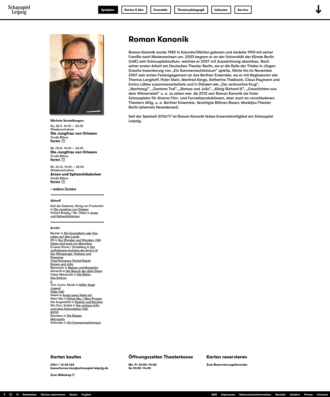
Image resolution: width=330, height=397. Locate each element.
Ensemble (160, 10)
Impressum (228, 394)
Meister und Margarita (83, 267)
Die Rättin (84, 274)
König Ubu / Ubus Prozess (85, 298)
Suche (73, 394)
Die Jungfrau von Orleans (71, 209)
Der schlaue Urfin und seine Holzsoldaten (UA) (74, 307)
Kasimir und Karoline (89, 302)
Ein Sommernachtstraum (84, 322)
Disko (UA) (57, 292)
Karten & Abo (134, 10)
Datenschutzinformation (255, 394)
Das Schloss (58, 278)
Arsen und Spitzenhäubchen (74, 214)
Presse (308, 394)
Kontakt (280, 394)
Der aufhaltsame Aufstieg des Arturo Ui (74, 248)
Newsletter (30, 394)
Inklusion (221, 10)
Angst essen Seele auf (77, 295)
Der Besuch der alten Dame (84, 271)
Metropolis (57, 319)
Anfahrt (295, 394)
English (86, 394)
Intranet (322, 394)
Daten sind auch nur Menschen (71, 243)
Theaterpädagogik (191, 10)
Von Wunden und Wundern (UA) (79, 240)
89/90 (54, 312)
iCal (63, 140)
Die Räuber (74, 316)
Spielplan (108, 10)
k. (51, 281)
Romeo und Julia (61, 264)
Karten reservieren (53, 394)
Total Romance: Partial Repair (70, 261)
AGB (214, 394)
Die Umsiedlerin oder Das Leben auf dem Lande (74, 235)
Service (243, 10)
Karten (55, 141)
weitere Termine (64, 189)
